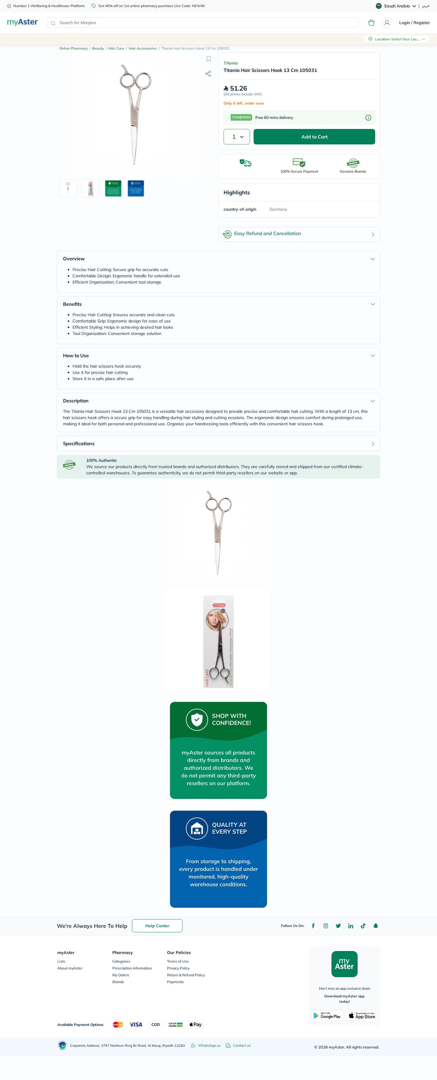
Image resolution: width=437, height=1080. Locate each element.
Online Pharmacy (73, 48)
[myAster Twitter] (338, 925)
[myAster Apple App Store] (362, 1015)
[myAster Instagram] (325, 925)
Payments (175, 982)
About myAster (69, 968)
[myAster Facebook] (313, 925)
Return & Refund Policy (186, 975)
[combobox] (203, 22)
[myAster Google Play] (327, 1015)
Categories (121, 961)
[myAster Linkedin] (350, 925)
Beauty (98, 48)
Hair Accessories (143, 48)
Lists (61, 961)
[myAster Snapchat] (375, 925)
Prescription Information (132, 968)
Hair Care (116, 48)
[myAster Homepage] (22, 22)
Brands (118, 982)
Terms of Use (178, 961)
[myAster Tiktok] (363, 925)
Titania (231, 63)
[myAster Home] (62, 1045)
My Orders (120, 975)
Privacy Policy (178, 968)
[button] (209, 58)
